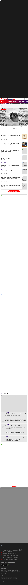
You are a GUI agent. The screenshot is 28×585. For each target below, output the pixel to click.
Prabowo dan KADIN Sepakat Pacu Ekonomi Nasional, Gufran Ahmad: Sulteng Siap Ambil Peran (15, 420)
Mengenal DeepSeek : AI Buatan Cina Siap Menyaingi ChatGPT (11, 157)
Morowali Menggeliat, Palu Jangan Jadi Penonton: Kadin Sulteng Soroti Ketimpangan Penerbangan (14, 439)
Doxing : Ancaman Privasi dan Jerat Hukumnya (14, 126)
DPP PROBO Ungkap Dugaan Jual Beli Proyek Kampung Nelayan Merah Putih (15, 414)
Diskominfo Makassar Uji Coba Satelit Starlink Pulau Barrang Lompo (10, 171)
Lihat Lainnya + (14, 191)
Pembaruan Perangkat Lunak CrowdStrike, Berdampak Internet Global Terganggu (11, 164)
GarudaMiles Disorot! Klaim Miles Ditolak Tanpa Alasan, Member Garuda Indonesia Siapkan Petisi (15, 427)
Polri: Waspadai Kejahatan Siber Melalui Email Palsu (10, 186)
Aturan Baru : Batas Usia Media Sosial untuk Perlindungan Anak (10, 144)
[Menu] (1, 99)
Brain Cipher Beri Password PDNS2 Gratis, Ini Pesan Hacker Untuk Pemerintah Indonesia (10, 179)
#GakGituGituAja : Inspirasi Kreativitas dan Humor (10, 137)
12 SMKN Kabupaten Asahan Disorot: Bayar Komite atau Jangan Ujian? (15, 433)
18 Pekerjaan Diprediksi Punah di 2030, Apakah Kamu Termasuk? (10, 151)
